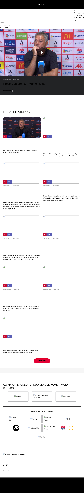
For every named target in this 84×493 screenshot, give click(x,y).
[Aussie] (33, 419)
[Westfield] (42, 437)
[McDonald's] (33, 428)
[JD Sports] (16, 428)
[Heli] (68, 419)
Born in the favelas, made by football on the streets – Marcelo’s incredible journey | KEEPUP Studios (20, 193)
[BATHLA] (18, 396)
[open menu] (1, 19)
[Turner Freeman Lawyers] (42, 396)
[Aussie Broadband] (16, 419)
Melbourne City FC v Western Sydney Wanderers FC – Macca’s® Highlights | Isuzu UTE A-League (22, 246)
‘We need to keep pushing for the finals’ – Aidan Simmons (20, 345)
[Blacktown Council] (51, 419)
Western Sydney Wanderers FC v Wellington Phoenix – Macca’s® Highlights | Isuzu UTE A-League (22, 297)
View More (42, 361)
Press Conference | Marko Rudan (18, 145)
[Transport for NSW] (68, 428)
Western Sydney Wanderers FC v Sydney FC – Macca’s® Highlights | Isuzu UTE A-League (62, 146)
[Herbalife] (66, 396)
